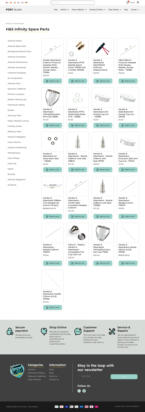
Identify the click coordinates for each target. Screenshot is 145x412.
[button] (52, 81)
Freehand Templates (17, 73)
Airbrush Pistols (15, 41)
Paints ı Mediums (78, 10)
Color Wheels (14, 158)
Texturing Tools (14, 115)
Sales (126, 10)
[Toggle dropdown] (68, 9)
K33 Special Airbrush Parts (19, 51)
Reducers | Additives (17, 89)
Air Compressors (15, 78)
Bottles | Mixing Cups (17, 99)
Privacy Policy (120, 406)
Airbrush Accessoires (17, 67)
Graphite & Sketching (17, 147)
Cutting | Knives (15, 126)
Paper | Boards (113, 10)
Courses (134, 10)
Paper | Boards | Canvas (18, 121)
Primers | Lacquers (16, 94)
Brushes (11, 174)
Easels (10, 169)
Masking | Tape (14, 131)
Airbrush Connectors (17, 57)
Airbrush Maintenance (18, 62)
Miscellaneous (14, 153)
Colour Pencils (14, 142)
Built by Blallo (33, 406)
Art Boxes (12, 185)
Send (124, 377)
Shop (56, 10)
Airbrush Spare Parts (17, 46)
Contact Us (54, 379)
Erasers (11, 110)
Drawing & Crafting (96, 10)
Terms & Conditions (132, 406)
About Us (53, 376)
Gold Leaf (12, 163)
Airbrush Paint (14, 83)
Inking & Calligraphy (17, 137)
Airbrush (63, 10)
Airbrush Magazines (16, 179)
